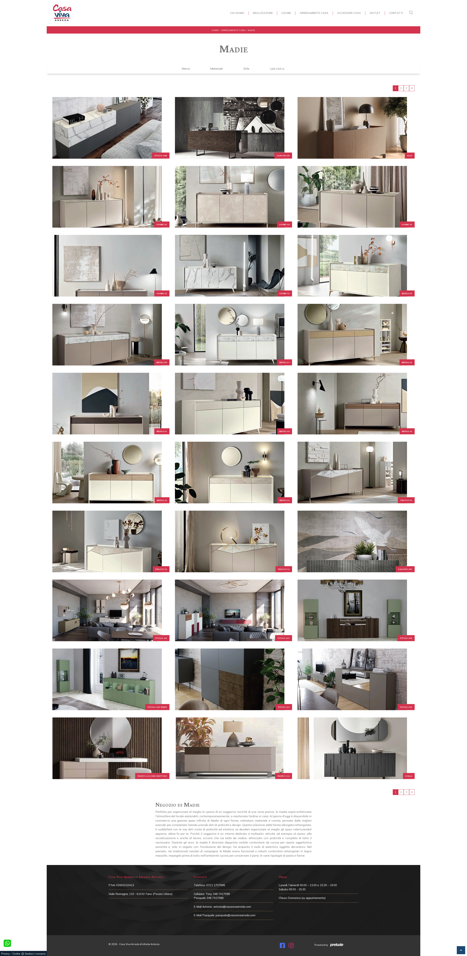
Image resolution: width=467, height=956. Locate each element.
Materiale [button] (216, 68)
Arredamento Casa (314, 12)
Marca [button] (186, 68)
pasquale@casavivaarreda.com (235, 915)
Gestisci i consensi (35, 953)
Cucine (286, 12)
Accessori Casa (349, 12)
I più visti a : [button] (277, 68)
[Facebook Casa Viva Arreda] (282, 946)
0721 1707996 (215, 885)
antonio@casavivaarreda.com (232, 906)
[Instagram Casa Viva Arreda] (291, 946)
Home (215, 30)
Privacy (5, 953)
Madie (251, 30)
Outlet (375, 12)
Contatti (396, 12)
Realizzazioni (263, 12)
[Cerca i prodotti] (412, 12)
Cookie (16, 953)
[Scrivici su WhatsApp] (7, 943)
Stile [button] (246, 68)
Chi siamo (237, 12)
